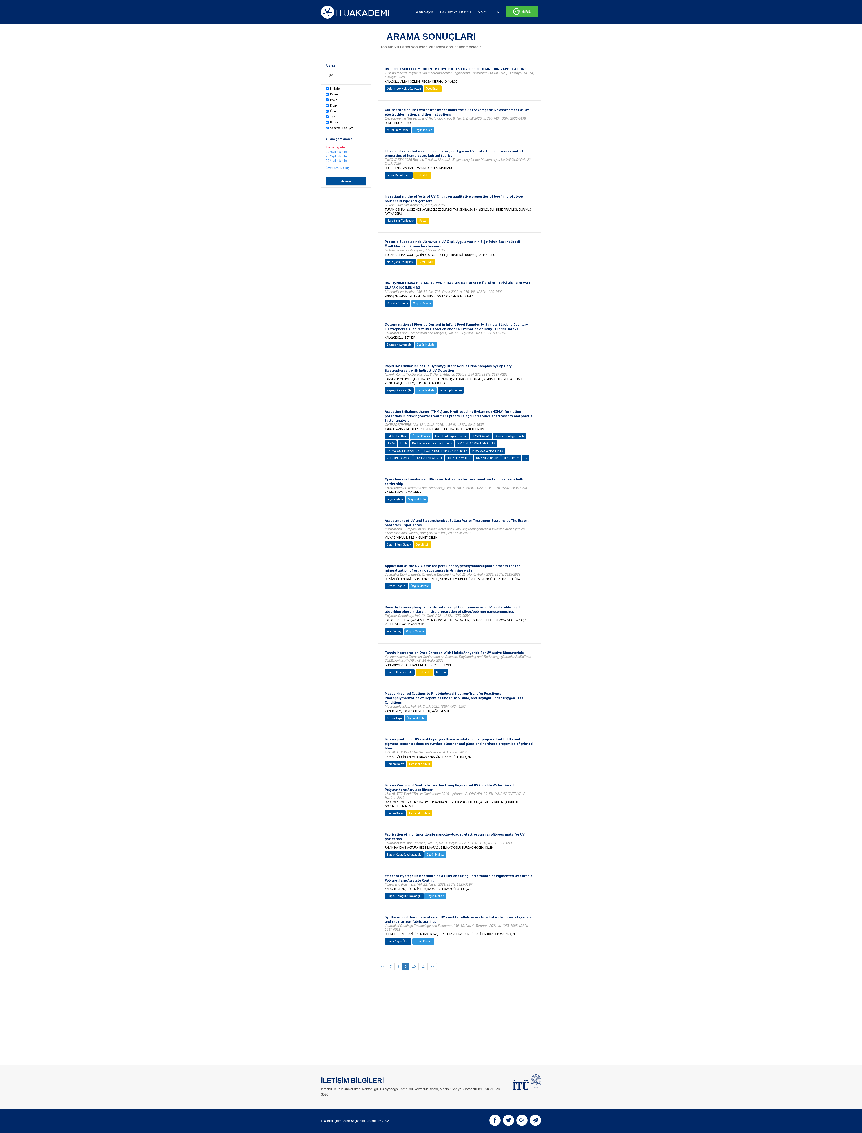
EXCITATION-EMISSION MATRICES (445, 451)
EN (496, 12)
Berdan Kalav (395, 764)
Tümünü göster (336, 147)
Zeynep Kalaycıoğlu (399, 345)
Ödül (333, 111)
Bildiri (334, 122)
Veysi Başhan (395, 499)
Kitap (333, 105)
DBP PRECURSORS (487, 458)
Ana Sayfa (424, 12)
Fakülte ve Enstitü (455, 12)
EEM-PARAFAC (481, 436)
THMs (403, 443)
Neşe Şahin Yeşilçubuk (400, 221)
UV (525, 458)
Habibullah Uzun (397, 436)
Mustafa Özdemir (397, 303)
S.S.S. (482, 12)
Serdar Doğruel (396, 586)
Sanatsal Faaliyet (341, 128)
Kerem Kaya (394, 718)
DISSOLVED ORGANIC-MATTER (476, 443)
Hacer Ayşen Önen (398, 941)
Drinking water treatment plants (432, 443)
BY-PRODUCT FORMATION (403, 451)
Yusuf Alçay (394, 631)
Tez (332, 117)
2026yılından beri (338, 152)
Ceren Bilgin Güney (399, 544)
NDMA (391, 443)
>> (432, 966)
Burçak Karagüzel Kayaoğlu (404, 854)
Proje (333, 100)
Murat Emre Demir (398, 130)
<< (382, 966)
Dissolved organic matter (451, 436)
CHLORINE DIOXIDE (399, 458)
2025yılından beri (338, 156)
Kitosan (441, 672)
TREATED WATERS (459, 458)
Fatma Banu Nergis (399, 175)
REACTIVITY (511, 458)
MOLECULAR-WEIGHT (429, 458)
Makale (335, 89)
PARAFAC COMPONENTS (487, 451)
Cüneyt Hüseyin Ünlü (400, 672)
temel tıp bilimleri (451, 390)
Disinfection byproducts (509, 436)
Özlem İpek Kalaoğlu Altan (404, 88)
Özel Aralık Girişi (338, 168)
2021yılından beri (338, 161)
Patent (334, 94)
